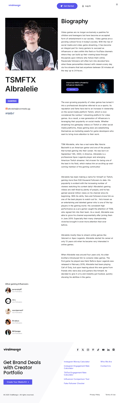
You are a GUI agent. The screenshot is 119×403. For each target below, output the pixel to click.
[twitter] (83, 350)
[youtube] (103, 350)
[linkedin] (108, 350)
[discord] (114, 350)
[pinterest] (93, 350)
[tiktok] (98, 350)
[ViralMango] (14, 5)
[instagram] (88, 350)
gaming (12, 101)
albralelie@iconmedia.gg (19, 109)
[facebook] (78, 350)
